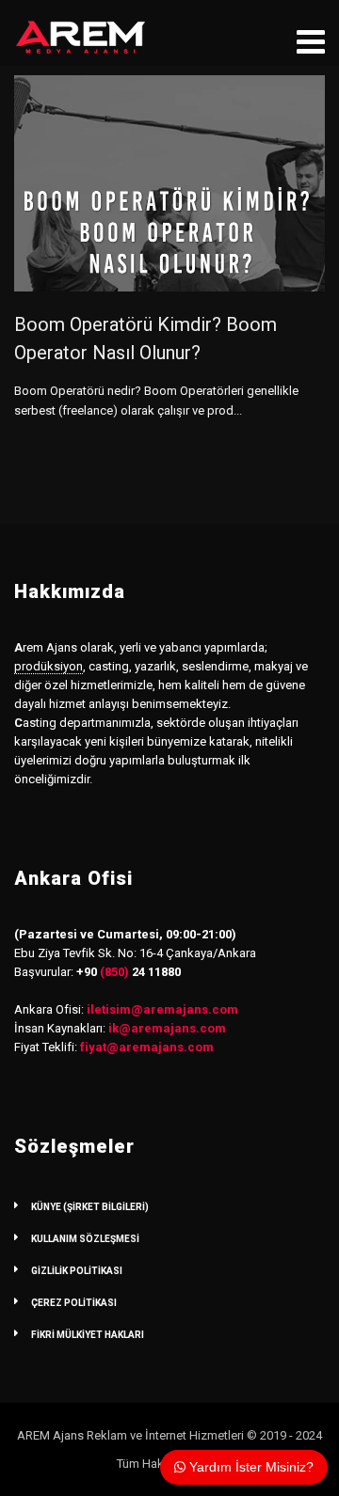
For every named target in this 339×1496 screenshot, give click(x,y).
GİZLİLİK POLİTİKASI (76, 1271)
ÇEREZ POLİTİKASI (74, 1303)
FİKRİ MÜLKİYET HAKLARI (87, 1335)
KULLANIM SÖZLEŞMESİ (85, 1239)
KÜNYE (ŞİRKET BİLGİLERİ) (90, 1207)
